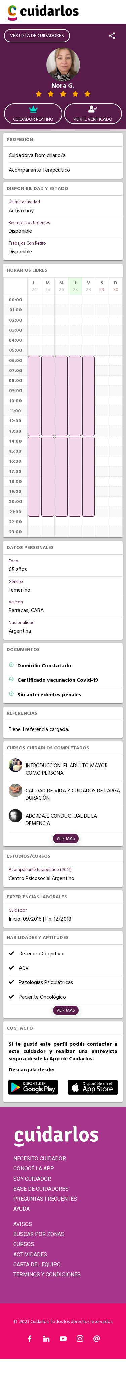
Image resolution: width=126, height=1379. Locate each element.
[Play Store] (33, 1093)
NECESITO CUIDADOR (39, 1158)
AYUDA (21, 1209)
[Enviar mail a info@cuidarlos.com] (96, 1340)
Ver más (65, 838)
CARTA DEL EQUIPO (37, 1264)
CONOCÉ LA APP (33, 1168)
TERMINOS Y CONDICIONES (47, 1274)
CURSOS (23, 1244)
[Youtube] (63, 1340)
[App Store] (93, 1093)
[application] (34, 396)
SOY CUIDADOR (32, 1179)
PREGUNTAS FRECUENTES (45, 1199)
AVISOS (22, 1224)
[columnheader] (34, 286)
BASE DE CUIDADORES (41, 1189)
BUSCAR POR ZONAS (39, 1234)
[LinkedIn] (46, 1340)
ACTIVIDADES (30, 1254)
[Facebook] (29, 1340)
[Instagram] (80, 1340)
